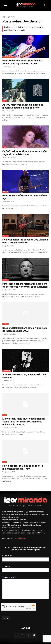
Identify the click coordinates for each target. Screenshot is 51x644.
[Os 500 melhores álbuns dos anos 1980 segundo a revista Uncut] (25, 136)
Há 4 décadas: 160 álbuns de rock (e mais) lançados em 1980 (22, 467)
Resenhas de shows (8, 56)
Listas (4, 101)
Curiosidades (6, 370)
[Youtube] (34, 635)
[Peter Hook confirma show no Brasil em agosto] (25, 181)
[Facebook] (16, 635)
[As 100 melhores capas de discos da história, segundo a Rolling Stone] (25, 90)
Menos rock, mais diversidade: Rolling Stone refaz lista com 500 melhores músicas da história (23, 421)
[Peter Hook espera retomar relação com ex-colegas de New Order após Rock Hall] (25, 269)
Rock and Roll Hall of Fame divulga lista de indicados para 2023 (24, 329)
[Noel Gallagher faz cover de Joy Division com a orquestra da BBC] (25, 225)
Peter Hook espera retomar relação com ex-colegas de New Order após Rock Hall (25, 285)
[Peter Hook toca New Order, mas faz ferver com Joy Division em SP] (25, 46)
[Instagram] (22, 635)
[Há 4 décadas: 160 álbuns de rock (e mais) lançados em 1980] (25, 451)
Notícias (5, 191)
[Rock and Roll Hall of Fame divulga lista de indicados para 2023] (25, 313)
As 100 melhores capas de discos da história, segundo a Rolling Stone (22, 106)
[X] (28, 635)
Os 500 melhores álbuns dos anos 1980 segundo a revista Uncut (24, 153)
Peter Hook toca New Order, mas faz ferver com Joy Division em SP (22, 62)
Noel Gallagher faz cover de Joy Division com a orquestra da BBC (25, 241)
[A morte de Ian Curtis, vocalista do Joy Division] (25, 360)
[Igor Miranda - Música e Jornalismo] (25, 5)
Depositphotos (20, 538)
